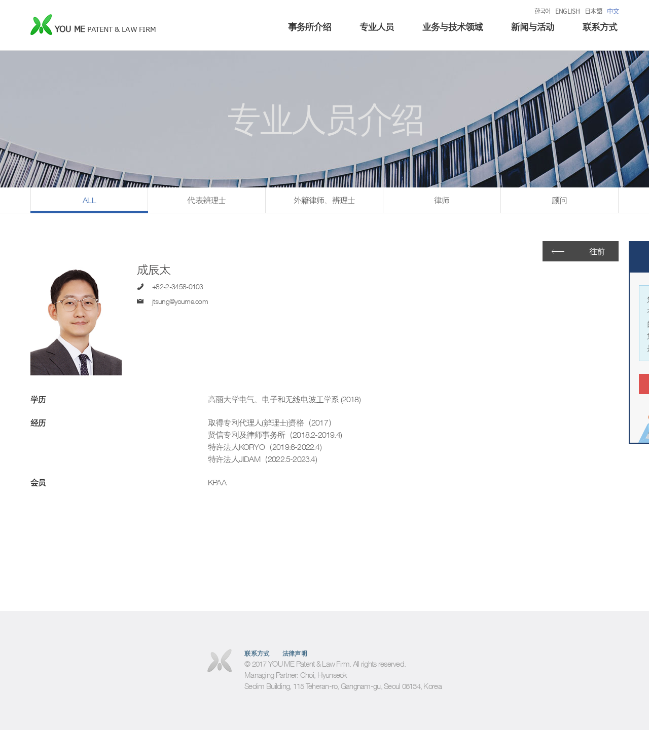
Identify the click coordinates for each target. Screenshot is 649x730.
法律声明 (295, 653)
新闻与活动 (532, 26)
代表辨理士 (206, 200)
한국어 (542, 11)
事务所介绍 (309, 26)
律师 (441, 200)
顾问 (559, 200)
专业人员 (376, 26)
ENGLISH (567, 11)
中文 (613, 11)
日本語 (593, 11)
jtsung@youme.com (180, 301)
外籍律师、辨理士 (324, 200)
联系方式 (600, 26)
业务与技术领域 (452, 26)
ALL (89, 200)
